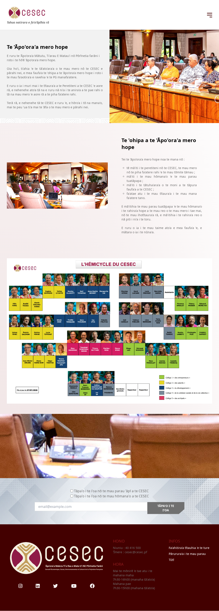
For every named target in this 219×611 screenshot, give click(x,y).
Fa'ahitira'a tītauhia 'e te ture (189, 548)
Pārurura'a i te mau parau (187, 554)
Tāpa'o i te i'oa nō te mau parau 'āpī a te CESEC (111, 491)
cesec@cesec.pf (136, 552)
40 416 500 (133, 548)
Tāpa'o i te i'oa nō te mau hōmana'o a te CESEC (111, 496)
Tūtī (171, 560)
